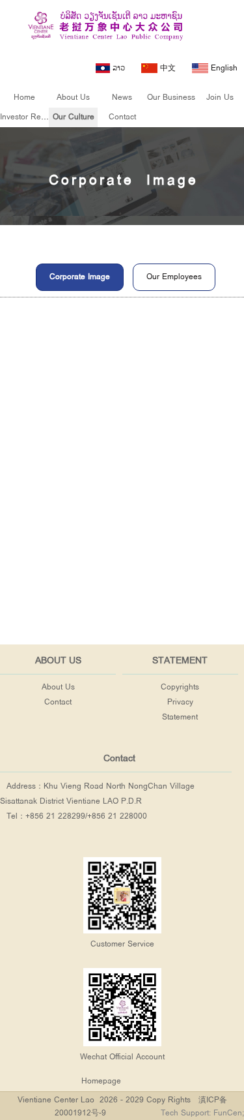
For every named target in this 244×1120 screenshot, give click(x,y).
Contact (122, 117)
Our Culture (73, 117)
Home (24, 97)
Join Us (220, 97)
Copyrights (180, 687)
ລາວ (117, 68)
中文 (166, 68)
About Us (73, 97)
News (122, 97)
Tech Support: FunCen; (202, 1113)
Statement (180, 717)
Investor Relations (32, 117)
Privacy (180, 702)
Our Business (171, 97)
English (222, 68)
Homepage (101, 1081)
